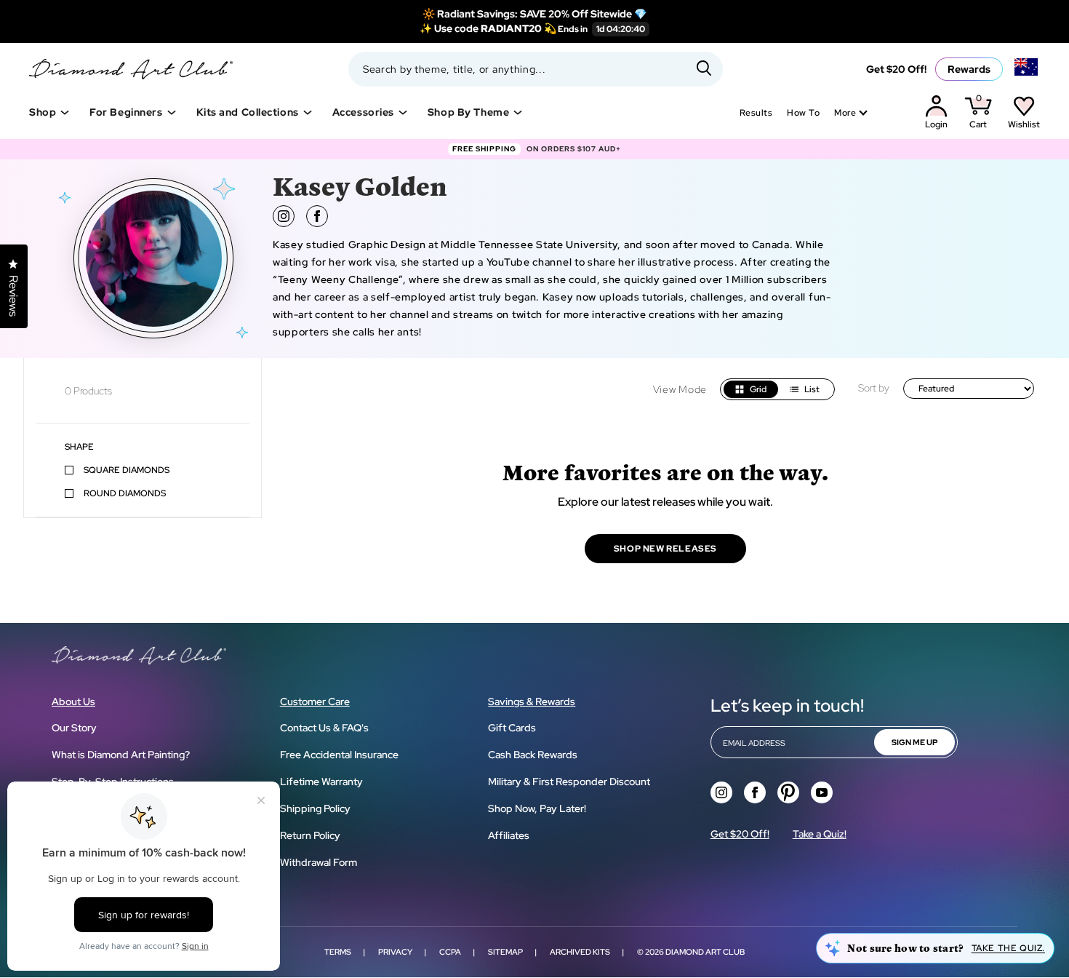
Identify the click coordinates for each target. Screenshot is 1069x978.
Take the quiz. (1008, 948)
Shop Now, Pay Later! (537, 808)
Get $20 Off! (896, 69)
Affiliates (508, 835)
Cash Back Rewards (532, 754)
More (845, 113)
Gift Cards (512, 727)
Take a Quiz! (819, 833)
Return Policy (310, 835)
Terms (337, 952)
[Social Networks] (721, 792)
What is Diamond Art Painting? (121, 754)
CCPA (450, 952)
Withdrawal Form (318, 862)
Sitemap (505, 952)
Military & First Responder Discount (569, 781)
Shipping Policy (315, 808)
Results (756, 113)
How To (803, 113)
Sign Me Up (914, 742)
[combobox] (535, 69)
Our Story (74, 727)
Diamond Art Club (705, 952)
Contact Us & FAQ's (324, 727)
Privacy (395, 952)
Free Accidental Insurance (339, 754)
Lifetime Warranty (321, 781)
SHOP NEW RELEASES (665, 548)
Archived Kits (580, 952)
